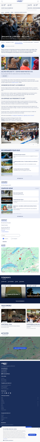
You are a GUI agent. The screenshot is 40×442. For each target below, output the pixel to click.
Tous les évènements (20, 301)
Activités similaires (28, 42)
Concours (2, 378)
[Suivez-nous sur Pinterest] (10, 393)
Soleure (2, 407)
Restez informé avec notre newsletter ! (7, 424)
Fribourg (2, 401)
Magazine (2, 419)
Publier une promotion (4, 388)
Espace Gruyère (15, 82)
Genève (2, 400)
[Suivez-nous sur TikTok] (8, 393)
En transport (15, 238)
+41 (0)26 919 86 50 (4, 231)
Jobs (2, 420)
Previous (31, 145)
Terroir (12, 12)
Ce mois (16, 281)
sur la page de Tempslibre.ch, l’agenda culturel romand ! (22, 115)
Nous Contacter (3, 379)
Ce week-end (3, 281)
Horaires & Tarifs (10, 42)
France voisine (3, 409)
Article (3, 42)
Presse (2, 416)
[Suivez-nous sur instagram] (4, 393)
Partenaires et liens (4, 417)
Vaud (2, 397)
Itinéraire (4, 241)
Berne (2, 405)
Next (36, 145)
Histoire (2, 415)
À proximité (36, 42)
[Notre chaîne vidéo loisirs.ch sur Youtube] (6, 393)
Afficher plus (20, 178)
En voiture (6, 238)
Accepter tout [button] (32, 434)
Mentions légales (4, 380)
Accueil (2, 12)
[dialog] (20, 435)
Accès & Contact (19, 42)
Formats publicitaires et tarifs (6, 385)
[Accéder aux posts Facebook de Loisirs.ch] (2, 393)
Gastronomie (7, 12)
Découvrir (5, 75)
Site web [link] (3, 230)
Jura (2, 404)
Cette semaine (11, 281)
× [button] (38, 428)
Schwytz (2, 408)
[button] (14, 440)
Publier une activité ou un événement (4, 387)
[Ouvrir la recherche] (2, 1)
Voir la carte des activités (20, 348)
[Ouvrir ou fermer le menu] (38, 1)
